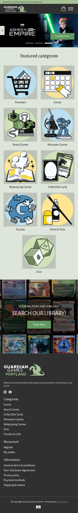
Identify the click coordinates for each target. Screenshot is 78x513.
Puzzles (20, 229)
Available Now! (62, 36)
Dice (39, 271)
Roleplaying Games (20, 187)
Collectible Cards (57, 187)
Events (57, 102)
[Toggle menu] (70, 8)
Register (8, 447)
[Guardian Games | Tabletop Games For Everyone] (15, 8)
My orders (9, 452)
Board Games (20, 144)
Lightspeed (62, 501)
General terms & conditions (19, 465)
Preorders (20, 102)
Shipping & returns (14, 485)
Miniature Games (57, 144)
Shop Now (39, 324)
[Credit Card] (38, 507)
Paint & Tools (57, 229)
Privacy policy (11, 475)
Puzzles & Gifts (12, 434)
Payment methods (14, 480)
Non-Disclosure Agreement (19, 470)
